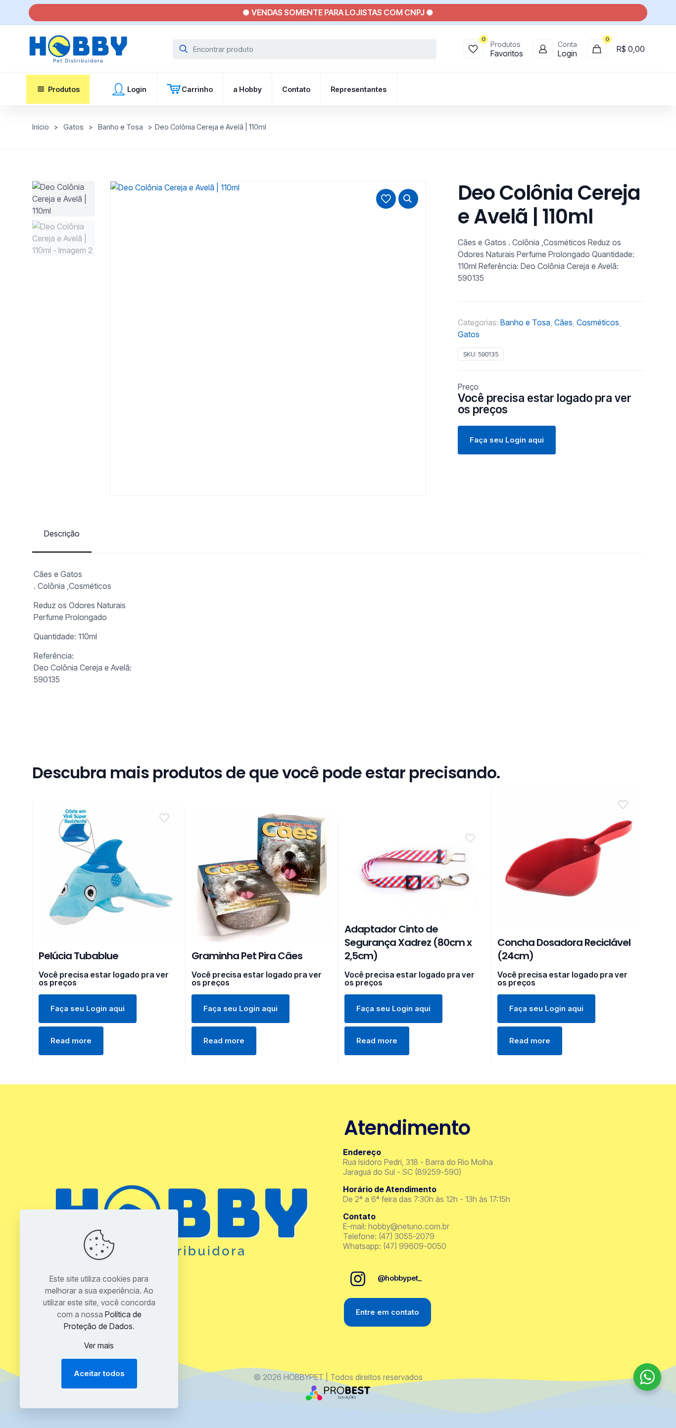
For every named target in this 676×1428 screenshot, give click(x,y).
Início (40, 127)
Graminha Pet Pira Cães (247, 956)
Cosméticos (598, 322)
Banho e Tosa (120, 127)
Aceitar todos (99, 1373)
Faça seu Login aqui (507, 440)
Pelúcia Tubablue (78, 956)
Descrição (62, 533)
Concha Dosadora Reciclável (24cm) (563, 949)
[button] (408, 199)
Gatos (73, 127)
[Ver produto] (165, 837)
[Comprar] (165, 815)
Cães (563, 322)
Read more (71, 1040)
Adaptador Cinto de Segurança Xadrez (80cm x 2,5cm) (408, 942)
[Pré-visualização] (165, 858)
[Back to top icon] (628, 1407)
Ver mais (99, 1345)
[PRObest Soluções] (338, 1397)
